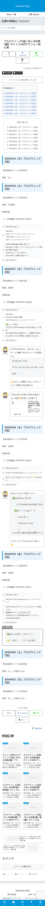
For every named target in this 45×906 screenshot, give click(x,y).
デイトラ (19, 73)
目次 (19, 122)
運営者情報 (11, 894)
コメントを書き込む (23, 866)
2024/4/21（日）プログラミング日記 (19, 113)
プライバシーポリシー (33, 898)
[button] (42, 27)
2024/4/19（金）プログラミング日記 (19, 107)
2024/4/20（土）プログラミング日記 (19, 110)
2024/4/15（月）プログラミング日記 (19, 93)
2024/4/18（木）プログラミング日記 (19, 103)
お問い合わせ (33, 894)
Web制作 (8, 73)
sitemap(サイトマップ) (12, 898)
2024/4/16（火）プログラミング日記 (19, 97)
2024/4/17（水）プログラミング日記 (19, 100)
